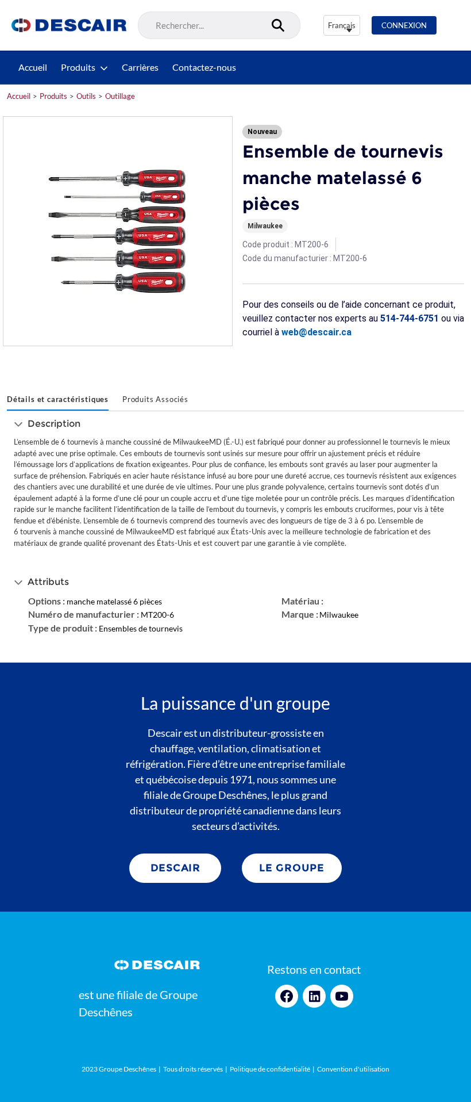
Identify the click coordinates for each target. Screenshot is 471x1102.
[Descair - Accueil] (68, 25)
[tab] (58, 400)
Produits (78, 67)
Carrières (140, 67)
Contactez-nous (204, 67)
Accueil (32, 67)
